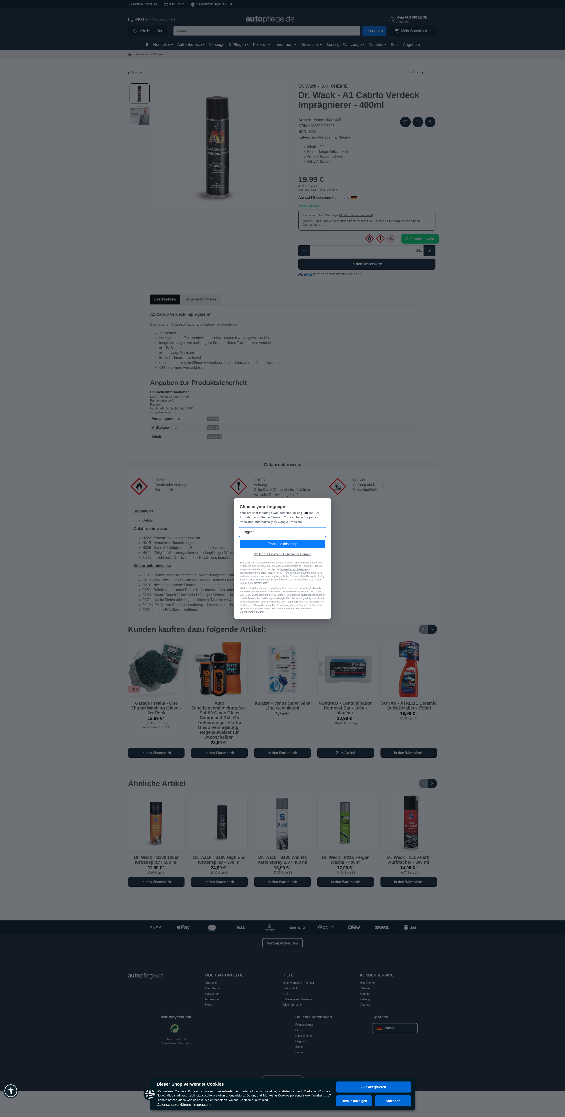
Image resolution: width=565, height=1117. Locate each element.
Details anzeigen (354, 1101)
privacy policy (261, 583)
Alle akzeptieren (373, 1087)
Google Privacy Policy (270, 572)
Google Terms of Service (293, 569)
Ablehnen (393, 1101)
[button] (10, 1090)
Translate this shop (282, 544)
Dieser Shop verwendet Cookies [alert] (190, 1084)
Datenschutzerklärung (174, 1104)
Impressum (202, 1104)
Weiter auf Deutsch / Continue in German (282, 554)
